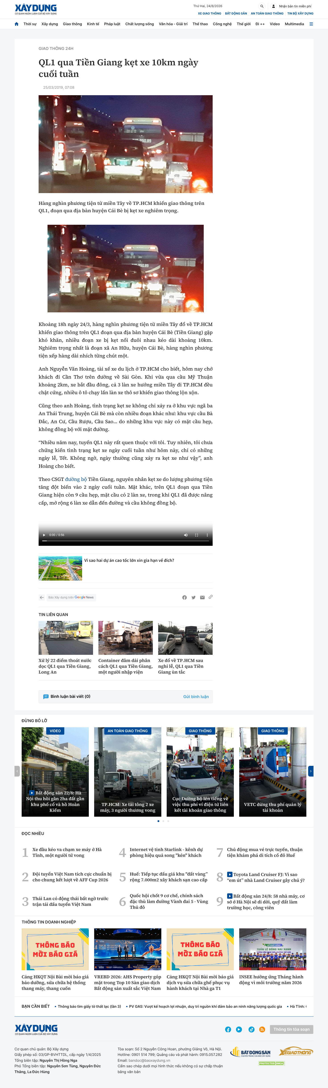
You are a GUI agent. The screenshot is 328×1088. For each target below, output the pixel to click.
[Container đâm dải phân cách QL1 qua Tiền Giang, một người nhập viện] (125, 638)
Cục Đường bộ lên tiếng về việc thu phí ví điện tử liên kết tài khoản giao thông (200, 804)
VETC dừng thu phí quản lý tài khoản (273, 807)
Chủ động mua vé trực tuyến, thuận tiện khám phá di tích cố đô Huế (265, 852)
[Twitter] (193, 597)
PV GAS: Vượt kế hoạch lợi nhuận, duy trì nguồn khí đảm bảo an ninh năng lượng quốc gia (205, 1006)
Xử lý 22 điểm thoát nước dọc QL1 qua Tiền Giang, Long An (65, 666)
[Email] (202, 597)
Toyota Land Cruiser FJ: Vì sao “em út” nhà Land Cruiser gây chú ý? (266, 877)
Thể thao (200, 24)
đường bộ (76, 479)
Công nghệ (222, 24)
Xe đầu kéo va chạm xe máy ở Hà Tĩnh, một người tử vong (67, 852)
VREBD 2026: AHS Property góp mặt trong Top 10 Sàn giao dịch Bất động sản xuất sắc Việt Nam (127, 982)
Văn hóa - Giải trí (173, 24)
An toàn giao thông (267, 13)
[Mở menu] (311, 24)
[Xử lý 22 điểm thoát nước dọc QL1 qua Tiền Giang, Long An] (66, 638)
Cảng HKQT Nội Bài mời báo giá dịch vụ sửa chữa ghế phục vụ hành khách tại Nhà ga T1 (200, 982)
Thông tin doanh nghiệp (49, 922)
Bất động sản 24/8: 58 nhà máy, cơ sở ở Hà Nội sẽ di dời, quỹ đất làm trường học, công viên (266, 902)
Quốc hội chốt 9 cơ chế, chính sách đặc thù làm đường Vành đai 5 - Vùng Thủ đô (169, 901)
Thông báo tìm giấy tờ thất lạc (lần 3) (89, 1006)
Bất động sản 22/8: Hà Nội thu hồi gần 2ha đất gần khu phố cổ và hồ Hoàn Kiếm (55, 801)
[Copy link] (211, 597)
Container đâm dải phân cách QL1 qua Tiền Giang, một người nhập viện (125, 666)
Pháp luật (112, 24)
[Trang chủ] (17, 24)
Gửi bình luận (196, 696)
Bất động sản (236, 13)
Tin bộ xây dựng (300, 13)
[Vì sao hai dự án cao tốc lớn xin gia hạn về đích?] (60, 568)
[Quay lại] (42, 597)
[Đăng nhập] (273, 6)
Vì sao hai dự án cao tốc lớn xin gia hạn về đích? (129, 560)
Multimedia (294, 24)
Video (275, 24)
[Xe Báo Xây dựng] (296, 1051)
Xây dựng (50, 24)
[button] (158, 821)
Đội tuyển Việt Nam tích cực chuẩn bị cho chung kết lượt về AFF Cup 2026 (72, 877)
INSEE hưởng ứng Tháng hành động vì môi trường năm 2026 (271, 979)
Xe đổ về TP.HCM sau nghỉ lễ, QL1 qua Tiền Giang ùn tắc (180, 666)
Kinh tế (93, 24)
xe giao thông (209, 13)
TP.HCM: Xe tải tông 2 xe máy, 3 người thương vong (128, 807)
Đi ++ (260, 24)
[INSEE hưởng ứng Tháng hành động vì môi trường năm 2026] (272, 949)
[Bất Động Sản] (250, 1052)
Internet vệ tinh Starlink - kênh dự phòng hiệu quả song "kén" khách (166, 852)
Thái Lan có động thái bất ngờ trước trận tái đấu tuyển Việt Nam (70, 901)
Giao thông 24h (56, 48)
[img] (126, 269)
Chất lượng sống (139, 24)
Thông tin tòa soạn (292, 1029)
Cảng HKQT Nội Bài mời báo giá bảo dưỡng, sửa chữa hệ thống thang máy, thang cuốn (55, 982)
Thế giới (244, 24)
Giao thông (72, 24)
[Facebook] (184, 597)
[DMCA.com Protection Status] (271, 1063)
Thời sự (29, 24)
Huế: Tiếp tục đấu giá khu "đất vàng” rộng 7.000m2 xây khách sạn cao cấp (169, 877)
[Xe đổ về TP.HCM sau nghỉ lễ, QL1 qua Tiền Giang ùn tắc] (185, 638)
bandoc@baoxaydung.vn (149, 1060)
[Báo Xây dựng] (36, 9)
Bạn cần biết (36, 1006)
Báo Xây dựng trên (61, 597)
